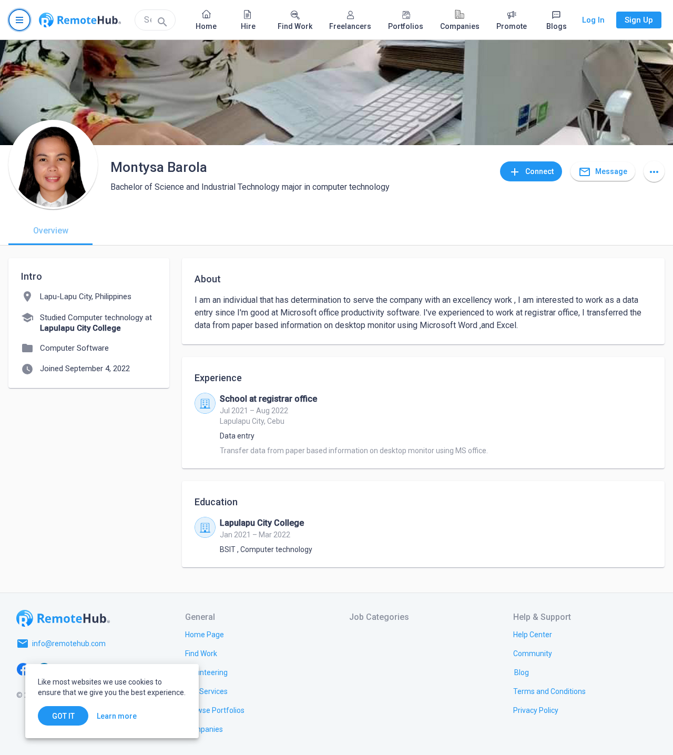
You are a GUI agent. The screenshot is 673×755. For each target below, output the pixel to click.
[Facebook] (23, 668)
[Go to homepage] (80, 20)
